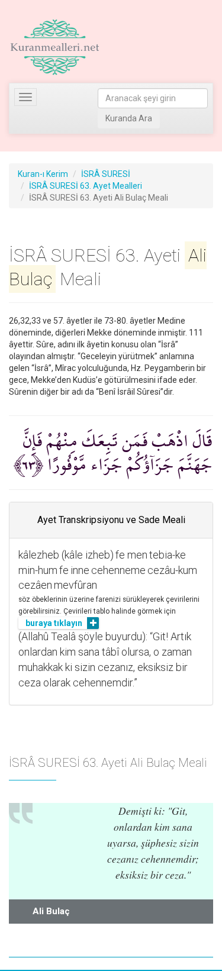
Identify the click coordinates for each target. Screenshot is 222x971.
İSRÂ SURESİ (105, 174)
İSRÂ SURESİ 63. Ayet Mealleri (85, 186)
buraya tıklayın (53, 623)
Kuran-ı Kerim (43, 174)
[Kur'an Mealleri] (55, 47)
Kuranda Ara (128, 118)
